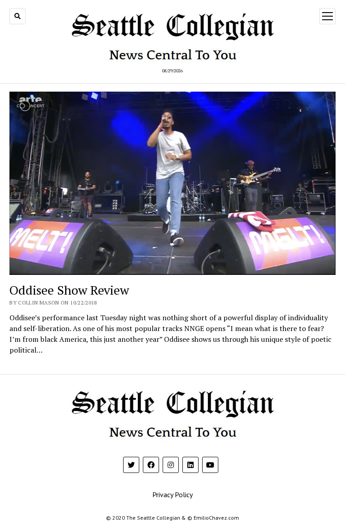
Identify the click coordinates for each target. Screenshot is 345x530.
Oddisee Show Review (69, 290)
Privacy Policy (172, 494)
